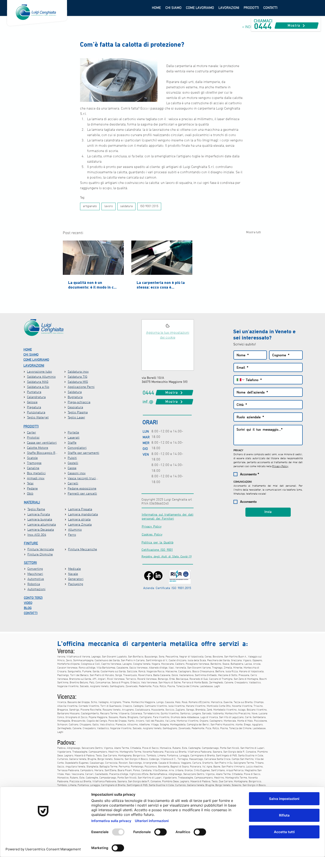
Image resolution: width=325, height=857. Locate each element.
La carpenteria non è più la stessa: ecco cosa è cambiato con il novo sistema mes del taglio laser (161, 284)
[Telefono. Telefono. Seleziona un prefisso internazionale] (241, 379)
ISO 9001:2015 (149, 206)
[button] (228, 8)
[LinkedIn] (157, 575)
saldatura (126, 206)
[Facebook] (148, 575)
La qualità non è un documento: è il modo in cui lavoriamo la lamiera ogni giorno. (92, 284)
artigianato (90, 206)
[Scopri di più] (168, 327)
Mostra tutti (253, 232)
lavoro (108, 206)
